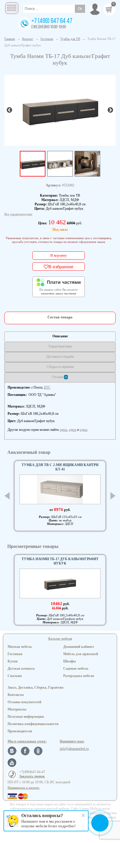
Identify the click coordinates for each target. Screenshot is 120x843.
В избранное (60, 266)
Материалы (17, 709)
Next (113, 496)
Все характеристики (18, 214)
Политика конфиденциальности (33, 724)
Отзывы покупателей (24, 702)
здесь (63, 430)
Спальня (15, 676)
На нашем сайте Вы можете (58, 291)
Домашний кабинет (78, 647)
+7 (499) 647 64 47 (51, 21)
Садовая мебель (75, 668)
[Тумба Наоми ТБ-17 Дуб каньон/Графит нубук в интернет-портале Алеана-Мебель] (60, 109)
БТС (47, 387)
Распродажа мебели (78, 676)
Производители (20, 731)
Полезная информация (26, 717)
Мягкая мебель (20, 647)
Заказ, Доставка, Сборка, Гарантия (35, 687)
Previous (7, 496)
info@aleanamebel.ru (74, 749)
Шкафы (69, 661)
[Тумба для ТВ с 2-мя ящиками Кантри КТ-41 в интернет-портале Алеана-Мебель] (60, 489)
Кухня (13, 661)
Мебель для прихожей (80, 654)
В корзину (58, 255)
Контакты (16, 695)
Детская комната (21, 668)
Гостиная (15, 654)
